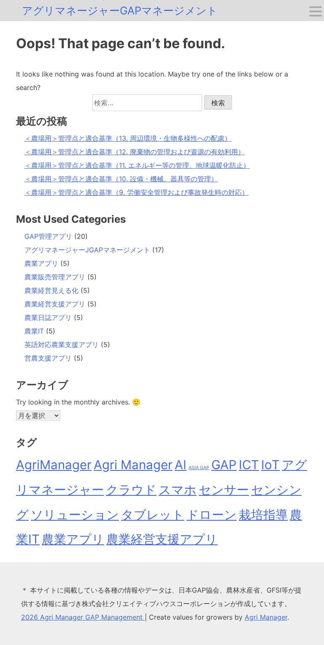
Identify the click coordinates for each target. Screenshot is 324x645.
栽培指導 (263, 514)
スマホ (178, 489)
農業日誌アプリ (48, 317)
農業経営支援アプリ (54, 304)
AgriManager (54, 464)
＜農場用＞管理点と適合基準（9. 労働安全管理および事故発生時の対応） (136, 192)
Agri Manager (133, 464)
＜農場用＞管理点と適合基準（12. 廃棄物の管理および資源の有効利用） (134, 152)
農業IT (34, 331)
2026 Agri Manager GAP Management (83, 617)
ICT (249, 464)
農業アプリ (41, 263)
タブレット (152, 514)
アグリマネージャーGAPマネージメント (120, 10)
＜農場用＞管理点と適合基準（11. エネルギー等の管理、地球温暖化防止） (137, 165)
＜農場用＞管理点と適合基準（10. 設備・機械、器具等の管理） (121, 179)
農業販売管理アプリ (54, 277)
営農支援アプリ (48, 358)
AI (180, 464)
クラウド (131, 489)
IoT (270, 464)
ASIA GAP (199, 467)
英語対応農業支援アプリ (61, 344)
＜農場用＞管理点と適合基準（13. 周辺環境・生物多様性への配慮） (127, 138)
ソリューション (75, 514)
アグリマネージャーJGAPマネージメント (87, 250)
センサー (224, 489)
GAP (224, 464)
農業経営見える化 (51, 290)
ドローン (211, 514)
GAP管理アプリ (48, 236)
